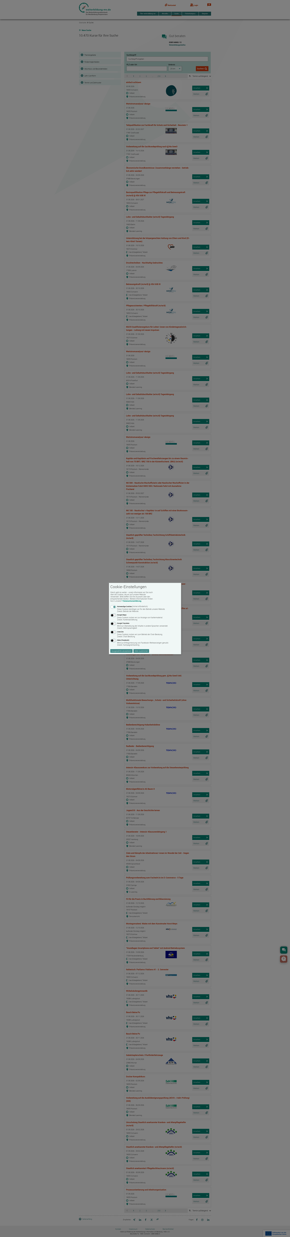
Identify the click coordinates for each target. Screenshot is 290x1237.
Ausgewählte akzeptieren (121, 651)
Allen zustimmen (141, 651)
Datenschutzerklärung (132, 601)
